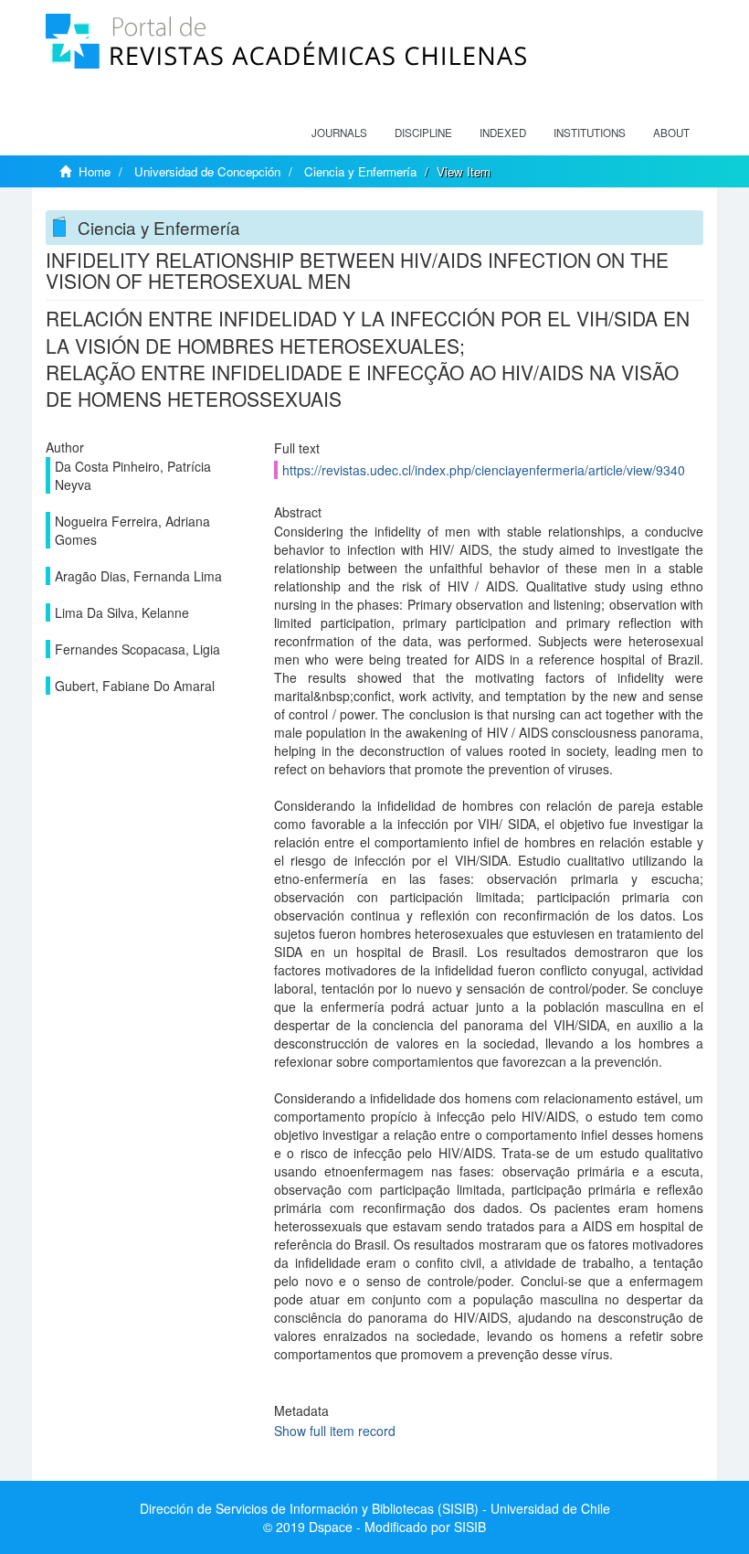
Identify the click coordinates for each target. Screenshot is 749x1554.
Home (95, 171)
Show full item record (335, 1430)
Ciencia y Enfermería (360, 171)
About (671, 132)
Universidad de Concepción (207, 171)
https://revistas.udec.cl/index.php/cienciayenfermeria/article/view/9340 (483, 470)
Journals (339, 132)
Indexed (503, 132)
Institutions (590, 132)
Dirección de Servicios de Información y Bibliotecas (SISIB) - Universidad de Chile (375, 1508)
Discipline (423, 132)
